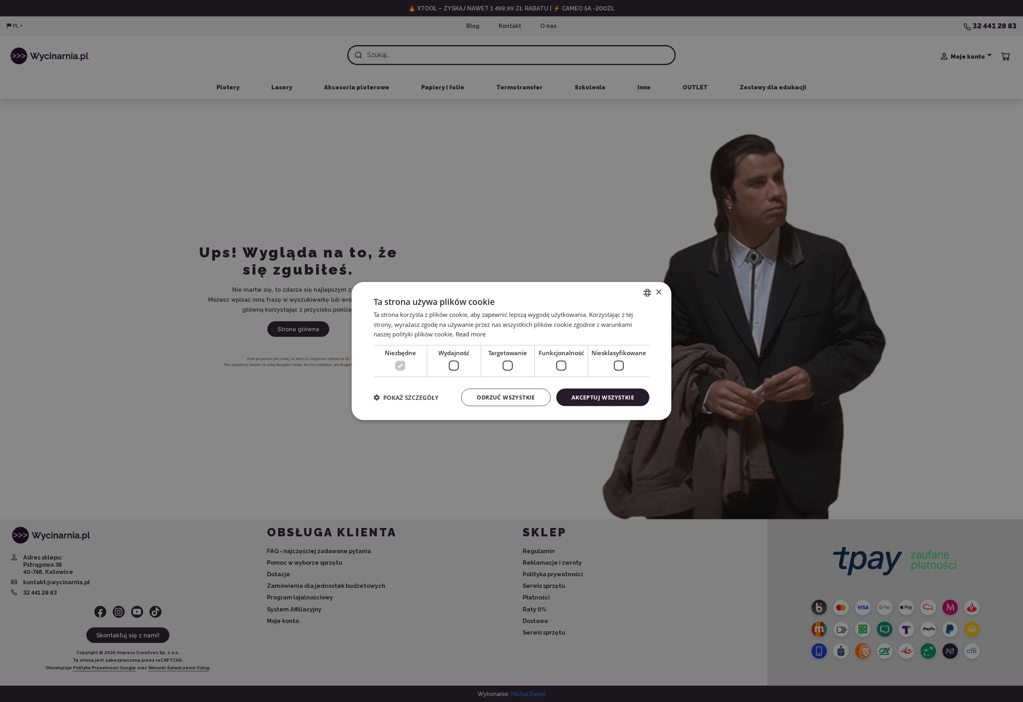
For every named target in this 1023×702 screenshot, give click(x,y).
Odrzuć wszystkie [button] (506, 397)
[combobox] (647, 293)
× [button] (658, 292)
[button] (406, 397)
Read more (471, 334)
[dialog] (511, 351)
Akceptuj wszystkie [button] (602, 397)
